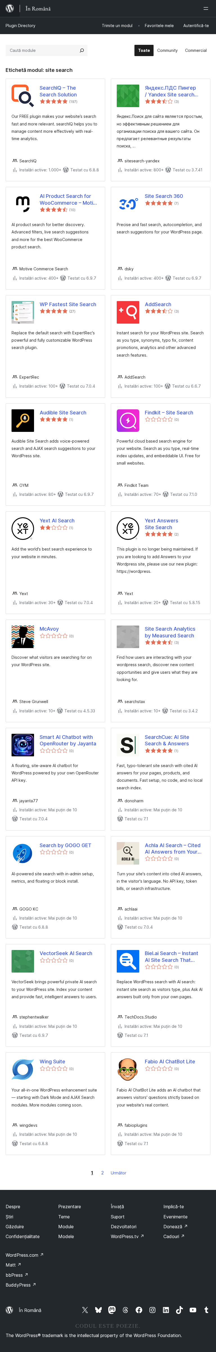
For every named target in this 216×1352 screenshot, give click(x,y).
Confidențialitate (23, 1236)
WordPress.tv (127, 1236)
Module (66, 1226)
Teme (64, 1217)
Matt (13, 1265)
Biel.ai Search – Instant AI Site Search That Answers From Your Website (171, 956)
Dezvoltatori (123, 1226)
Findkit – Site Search (169, 413)
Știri (9, 1217)
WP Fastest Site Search (68, 304)
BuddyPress (21, 1285)
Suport (118, 1217)
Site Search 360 (164, 196)
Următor (118, 1172)
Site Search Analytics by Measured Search (170, 632)
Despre (13, 1206)
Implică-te (173, 1206)
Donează (175, 1226)
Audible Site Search (63, 413)
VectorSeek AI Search (66, 953)
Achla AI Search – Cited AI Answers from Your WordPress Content (173, 848)
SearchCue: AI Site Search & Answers (167, 740)
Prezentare (69, 1206)
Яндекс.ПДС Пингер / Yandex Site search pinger (170, 91)
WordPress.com (25, 1255)
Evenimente (175, 1217)
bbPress (17, 1275)
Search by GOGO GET (65, 845)
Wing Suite (52, 1061)
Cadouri (174, 1236)
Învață (117, 1206)
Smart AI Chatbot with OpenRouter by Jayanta (68, 740)
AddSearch (158, 304)
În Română (30, 1310)
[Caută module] (81, 50)
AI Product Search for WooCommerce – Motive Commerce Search (69, 199)
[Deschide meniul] (207, 8)
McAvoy (49, 629)
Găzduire (15, 1226)
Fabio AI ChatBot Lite (170, 1061)
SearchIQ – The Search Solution (58, 91)
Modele (66, 1236)
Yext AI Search (57, 520)
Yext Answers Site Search (161, 524)
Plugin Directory (20, 25)
